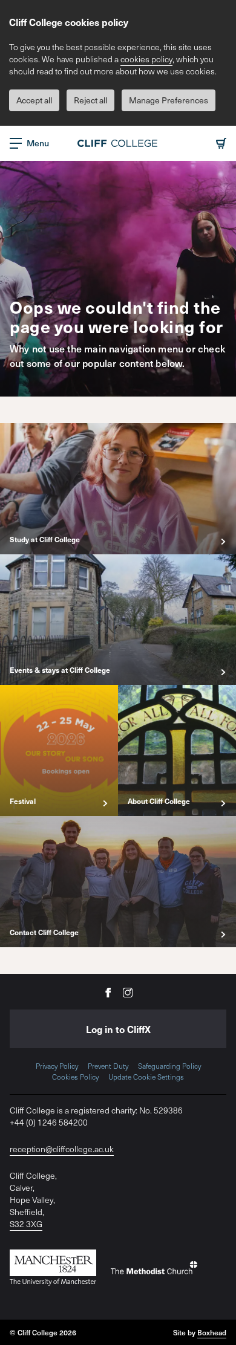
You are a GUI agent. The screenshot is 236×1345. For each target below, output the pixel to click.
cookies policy (146, 59)
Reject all (90, 100)
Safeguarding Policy (169, 1065)
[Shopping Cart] (221, 143)
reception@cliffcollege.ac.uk (62, 1148)
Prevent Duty (108, 1065)
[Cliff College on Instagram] (128, 991)
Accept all (34, 100)
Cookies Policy (75, 1076)
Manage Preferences (168, 100)
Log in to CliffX (118, 1029)
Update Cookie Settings (146, 1076)
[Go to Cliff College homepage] (117, 143)
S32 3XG (26, 1223)
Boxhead (211, 1332)
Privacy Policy (57, 1065)
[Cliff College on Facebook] (108, 991)
